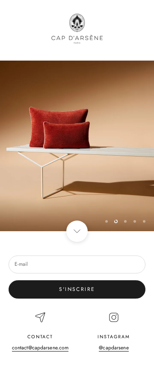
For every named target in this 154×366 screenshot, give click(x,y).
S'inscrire (77, 289)
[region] (77, 146)
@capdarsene (113, 347)
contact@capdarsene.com (40, 347)
